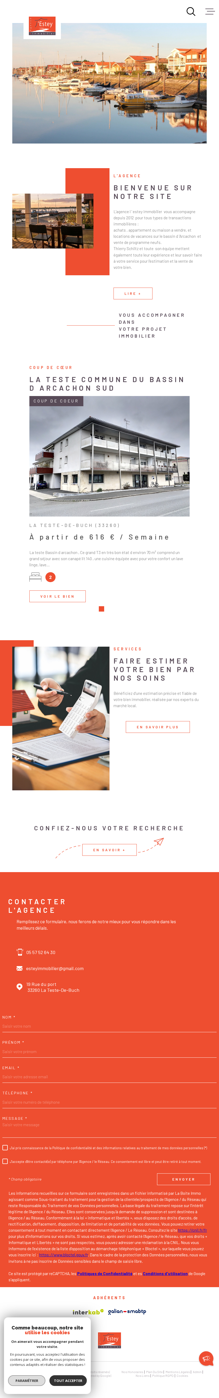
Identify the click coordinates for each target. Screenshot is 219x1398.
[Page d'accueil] (42, 20)
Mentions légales (178, 1372)
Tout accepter (68, 1380)
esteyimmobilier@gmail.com (55, 968)
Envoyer (183, 1179)
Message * (15, 1118)
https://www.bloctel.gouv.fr (63, 1254)
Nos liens (143, 1375)
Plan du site (154, 1372)
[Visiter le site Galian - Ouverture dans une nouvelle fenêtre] (127, 1312)
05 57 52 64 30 (40, 952)
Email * (11, 1068)
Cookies (182, 1375)
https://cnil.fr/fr (192, 1230)
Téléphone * (17, 1093)
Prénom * (13, 1042)
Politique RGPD (163, 1375)
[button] (101, 609)
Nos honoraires (132, 1372)
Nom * (9, 1017)
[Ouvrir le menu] (210, 11)
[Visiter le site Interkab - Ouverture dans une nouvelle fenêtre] (88, 1311)
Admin (197, 1372)
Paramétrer (26, 1380)
